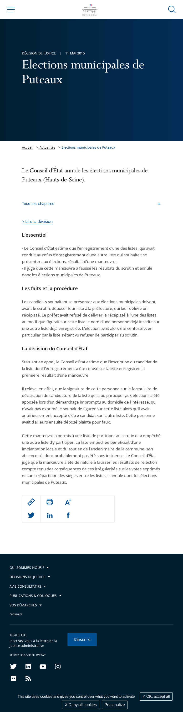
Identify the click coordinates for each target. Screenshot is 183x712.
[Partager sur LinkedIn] (50, 515)
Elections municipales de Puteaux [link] (88, 147)
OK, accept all (157, 696)
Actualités (47, 147)
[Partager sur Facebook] (68, 515)
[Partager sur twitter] (31, 515)
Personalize (115, 705)
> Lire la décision (37, 221)
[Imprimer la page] (50, 502)
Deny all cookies (82, 705)
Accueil (27, 147)
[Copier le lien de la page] (31, 502)
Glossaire (16, 614)
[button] (172, 9)
